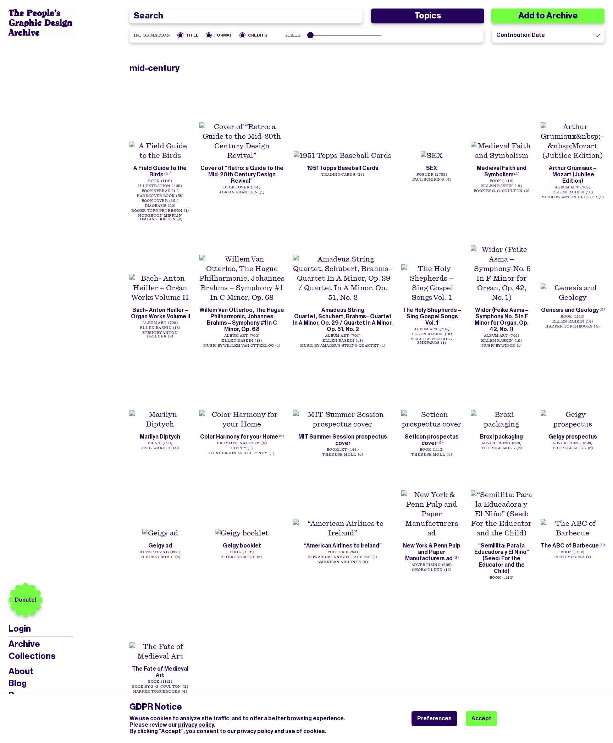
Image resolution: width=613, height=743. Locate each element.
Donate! (25, 599)
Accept (481, 718)
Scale (293, 35)
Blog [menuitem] (18, 683)
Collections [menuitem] (32, 656)
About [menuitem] (21, 671)
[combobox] (246, 16)
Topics (427, 16)
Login (20, 629)
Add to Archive (548, 16)
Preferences (434, 718)
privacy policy (196, 724)
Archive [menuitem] (24, 644)
